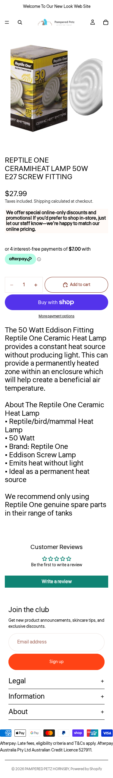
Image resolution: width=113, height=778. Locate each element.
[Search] (20, 22)
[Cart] (105, 22)
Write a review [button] (57, 581)
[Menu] (7, 22)
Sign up (56, 662)
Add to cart (80, 285)
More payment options (56, 316)
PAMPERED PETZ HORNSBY (47, 769)
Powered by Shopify (86, 769)
